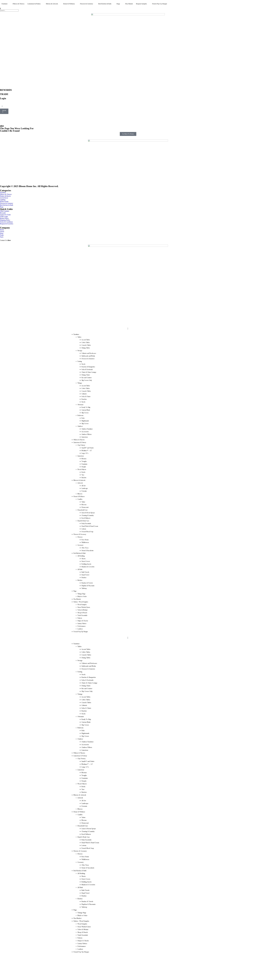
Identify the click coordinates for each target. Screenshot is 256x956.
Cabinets (84, 394)
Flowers (80, 537)
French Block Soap (87, 531)
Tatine (83, 502)
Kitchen (80, 580)
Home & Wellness (79, 496)
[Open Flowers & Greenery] (94, 4)
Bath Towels (85, 572)
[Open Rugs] (121, 4)
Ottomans (80, 404)
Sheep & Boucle (82, 612)
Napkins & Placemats (88, 585)
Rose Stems (85, 539)
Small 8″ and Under (88, 448)
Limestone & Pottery (80, 442)
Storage (80, 350)
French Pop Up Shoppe (81, 631)
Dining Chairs (86, 375)
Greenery (80, 545)
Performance (82, 626)
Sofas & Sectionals (87, 369)
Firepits (84, 467)
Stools (83, 364)
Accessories (85, 431)
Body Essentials (86, 523)
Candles (80, 499)
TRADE (4, 94)
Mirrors (80, 494)
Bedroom (80, 415)
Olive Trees (85, 548)
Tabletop (84, 588)
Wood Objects (82, 469)
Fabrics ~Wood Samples (81, 602)
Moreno (84, 504)
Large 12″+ (85, 453)
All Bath (80, 569)
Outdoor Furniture (87, 429)
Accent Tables (86, 340)
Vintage (80, 383)
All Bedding (81, 556)
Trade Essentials (82, 615)
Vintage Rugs (81, 594)
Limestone (85, 437)
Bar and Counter (87, 377)
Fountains (84, 464)
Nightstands (85, 421)
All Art (84, 485)
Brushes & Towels (87, 583)
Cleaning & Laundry (88, 515)
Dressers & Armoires (88, 358)
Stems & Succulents (88, 550)
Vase (83, 475)
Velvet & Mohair (83, 610)
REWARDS (6, 90)
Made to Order (82, 596)
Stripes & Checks (83, 621)
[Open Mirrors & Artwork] (59, 4)
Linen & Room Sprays (88, 512)
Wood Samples (82, 604)
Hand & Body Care (83, 521)
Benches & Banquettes (88, 367)
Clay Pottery (81, 445)
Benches (84, 399)
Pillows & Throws (79, 440)
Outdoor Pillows (87, 434)
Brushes (84, 577)
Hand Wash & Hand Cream (90, 526)
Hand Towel (85, 575)
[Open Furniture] (9, 4)
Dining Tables (86, 348)
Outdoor (80, 426)
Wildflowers (85, 542)
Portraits (84, 491)
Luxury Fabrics (82, 623)
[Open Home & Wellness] (76, 4)
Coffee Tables (86, 342)
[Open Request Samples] (148, 4)
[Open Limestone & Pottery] (42, 4)
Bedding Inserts (86, 564)
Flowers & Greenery (80, 534)
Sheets (84, 558)
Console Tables (86, 345)
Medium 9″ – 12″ (87, 450)
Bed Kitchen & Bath (80, 553)
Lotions (84, 529)
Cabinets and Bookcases (89, 353)
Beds (83, 418)
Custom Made (86, 410)
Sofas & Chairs (86, 396)
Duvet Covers (86, 561)
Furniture (76, 334)
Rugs (75, 591)
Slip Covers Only (87, 380)
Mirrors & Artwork (79, 480)
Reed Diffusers (86, 518)
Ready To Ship (86, 407)
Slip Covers (85, 413)
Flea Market (77, 599)
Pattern (80, 618)
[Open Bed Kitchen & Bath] (112, 4)
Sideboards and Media (88, 356)
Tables (79, 337)
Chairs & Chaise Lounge (89, 372)
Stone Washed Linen (84, 607)
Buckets (84, 477)
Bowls (83, 472)
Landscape (85, 488)
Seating (80, 361)
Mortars (84, 458)
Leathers (80, 629)
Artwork (80, 483)
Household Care (83, 510)
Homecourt (85, 507)
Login (3, 98)
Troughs (84, 461)
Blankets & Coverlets (88, 567)
